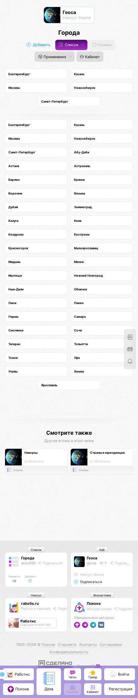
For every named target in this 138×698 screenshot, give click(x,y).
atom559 (28, 563)
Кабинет (92, 56)
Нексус (36, 595)
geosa (91, 563)
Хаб (102, 550)
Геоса (92, 558)
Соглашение (111, 644)
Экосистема (102, 595)
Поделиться (52, 563)
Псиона (93, 603)
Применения (57, 56)
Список (74, 45)
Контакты (88, 644)
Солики (104, 45)
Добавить (41, 45)
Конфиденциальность (69, 652)
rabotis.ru (30, 603)
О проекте (67, 644)
